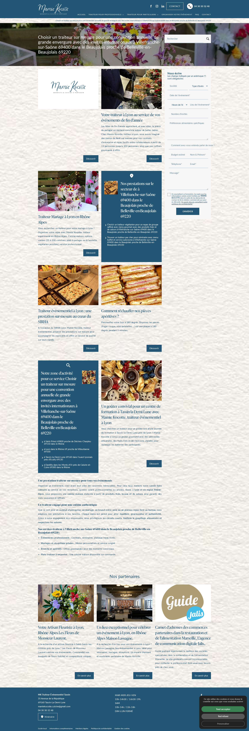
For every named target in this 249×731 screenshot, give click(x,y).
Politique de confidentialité (101, 728)
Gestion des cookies (122, 728)
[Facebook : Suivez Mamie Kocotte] (151, 6)
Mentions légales (82, 728)
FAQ (197, 14)
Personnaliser (223, 723)
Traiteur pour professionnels (104, 14)
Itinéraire (49, 716)
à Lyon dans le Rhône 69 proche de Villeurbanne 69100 (66, 450)
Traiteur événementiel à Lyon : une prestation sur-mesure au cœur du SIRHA (65, 316)
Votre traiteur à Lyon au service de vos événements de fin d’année (130, 117)
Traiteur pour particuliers (141, 14)
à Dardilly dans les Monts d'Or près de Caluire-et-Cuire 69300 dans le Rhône (67, 466)
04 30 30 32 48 (202, 6)
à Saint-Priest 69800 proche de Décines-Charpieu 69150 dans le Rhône (67, 442)
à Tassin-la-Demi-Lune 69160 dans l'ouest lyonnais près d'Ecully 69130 (68, 458)
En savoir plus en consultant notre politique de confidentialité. (189, 203)
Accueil (82, 14)
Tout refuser (223, 716)
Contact (206, 14)
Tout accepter (223, 709)
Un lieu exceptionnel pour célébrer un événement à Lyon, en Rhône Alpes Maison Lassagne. (124, 633)
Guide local (42, 728)
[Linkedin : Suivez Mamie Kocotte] (163, 6)
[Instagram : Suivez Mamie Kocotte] (157, 6)
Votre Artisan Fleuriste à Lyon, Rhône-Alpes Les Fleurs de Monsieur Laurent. (61, 633)
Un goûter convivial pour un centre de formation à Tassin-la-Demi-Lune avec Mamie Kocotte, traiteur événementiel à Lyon (131, 414)
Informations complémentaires (61, 729)
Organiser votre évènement (177, 14)
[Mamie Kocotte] (53, 9)
